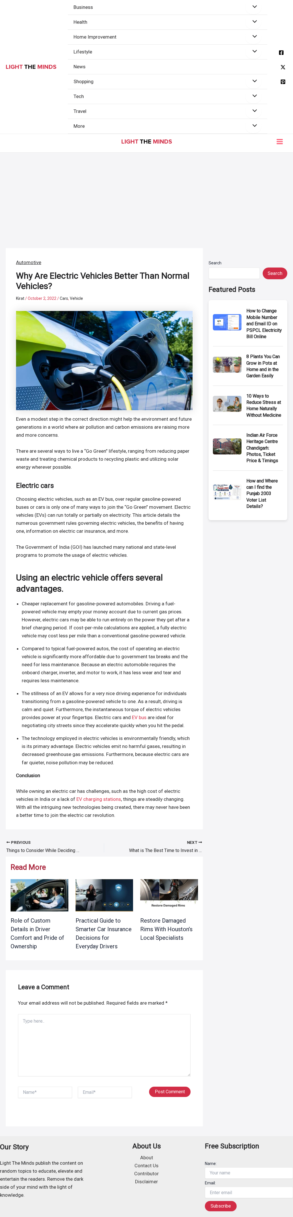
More (79, 126)
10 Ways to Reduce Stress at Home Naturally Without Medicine (263, 405)
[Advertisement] (146, 195)
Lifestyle (83, 52)
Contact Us (146, 1165)
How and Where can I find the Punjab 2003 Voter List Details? (262, 493)
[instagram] (283, 81)
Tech (79, 96)
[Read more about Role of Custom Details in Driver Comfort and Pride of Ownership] (39, 895)
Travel (80, 111)
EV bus (139, 717)
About (146, 1157)
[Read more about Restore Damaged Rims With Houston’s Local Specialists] (169, 895)
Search (215, 263)
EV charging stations (98, 799)
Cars (64, 298)
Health (80, 22)
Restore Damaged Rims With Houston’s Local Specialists (166, 929)
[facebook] (281, 52)
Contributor (146, 1173)
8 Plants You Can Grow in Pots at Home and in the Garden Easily (263, 366)
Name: (211, 1163)
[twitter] (283, 67)
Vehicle (76, 298)
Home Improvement (95, 37)
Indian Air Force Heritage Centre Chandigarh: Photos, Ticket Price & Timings (262, 448)
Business (83, 7)
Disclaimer (146, 1181)
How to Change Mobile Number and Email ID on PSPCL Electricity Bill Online (264, 323)
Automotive (28, 262)
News (80, 66)
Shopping (84, 81)
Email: (210, 1183)
